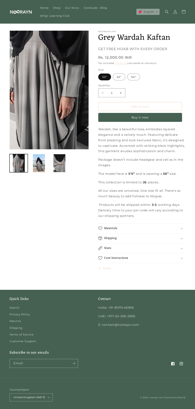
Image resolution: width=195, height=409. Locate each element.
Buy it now (140, 117)
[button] (148, 12)
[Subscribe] (74, 363)
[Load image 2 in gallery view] (39, 163)
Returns (15, 321)
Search (14, 307)
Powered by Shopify (174, 397)
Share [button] (107, 268)
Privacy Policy (20, 314)
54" (133, 77)
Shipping (121, 63)
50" (104, 77)
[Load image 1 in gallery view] (19, 163)
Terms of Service (22, 334)
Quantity (104, 85)
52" (119, 77)
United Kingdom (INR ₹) (29, 397)
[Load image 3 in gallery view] (59, 163)
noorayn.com (156, 397)
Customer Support (23, 341)
